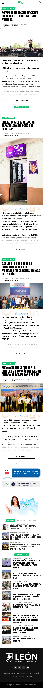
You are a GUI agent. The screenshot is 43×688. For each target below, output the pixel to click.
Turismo (29, 676)
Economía (36, 673)
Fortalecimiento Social (24, 673)
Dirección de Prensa (11, 26)
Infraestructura (18, 676)
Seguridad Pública (9, 673)
